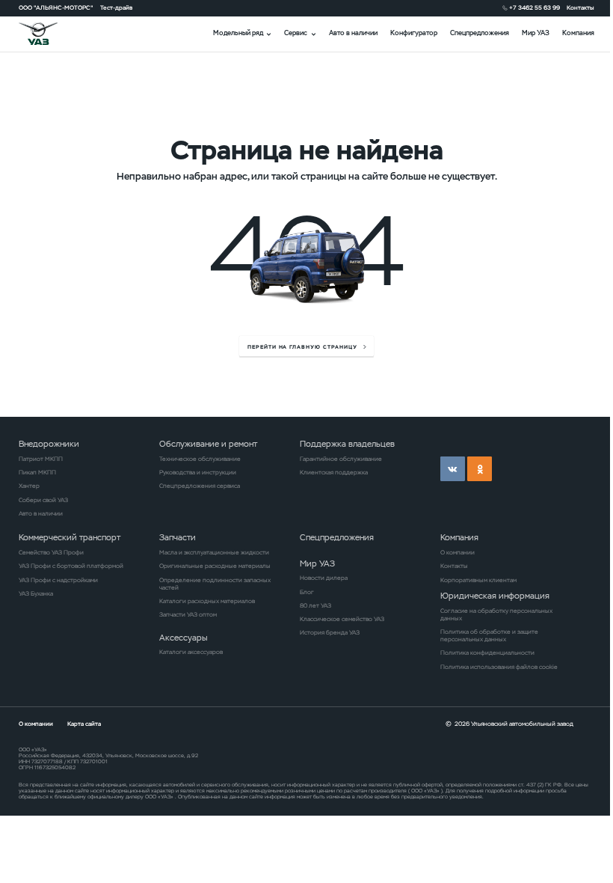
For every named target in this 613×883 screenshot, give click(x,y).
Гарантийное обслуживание (341, 458)
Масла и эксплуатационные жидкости (214, 552)
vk (452, 468)
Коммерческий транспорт (69, 537)
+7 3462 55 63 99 (534, 7)
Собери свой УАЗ (43, 500)
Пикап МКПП (37, 472)
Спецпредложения (479, 32)
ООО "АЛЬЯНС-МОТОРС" (56, 7)
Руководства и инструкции (197, 472)
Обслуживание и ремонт (208, 444)
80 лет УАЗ (315, 605)
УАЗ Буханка (36, 593)
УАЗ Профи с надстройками (58, 580)
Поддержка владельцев (347, 444)
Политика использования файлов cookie (499, 666)
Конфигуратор (413, 32)
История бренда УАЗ (330, 632)
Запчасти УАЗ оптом (188, 614)
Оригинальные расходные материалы (215, 565)
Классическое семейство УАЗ (342, 619)
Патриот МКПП (41, 458)
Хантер (29, 485)
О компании (457, 552)
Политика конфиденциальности (487, 652)
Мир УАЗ (535, 32)
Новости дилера (324, 577)
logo (48, 33)
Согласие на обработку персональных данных (496, 614)
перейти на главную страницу (302, 346)
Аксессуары (183, 637)
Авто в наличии (353, 32)
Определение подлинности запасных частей (215, 583)
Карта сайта (84, 723)
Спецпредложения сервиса (199, 485)
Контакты (580, 7)
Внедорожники (49, 444)
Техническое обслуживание (200, 458)
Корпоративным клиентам (478, 580)
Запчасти (177, 537)
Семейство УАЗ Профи (51, 552)
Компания (578, 32)
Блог (307, 592)
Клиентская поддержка (334, 472)
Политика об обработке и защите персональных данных (489, 635)
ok (479, 468)
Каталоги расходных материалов (207, 601)
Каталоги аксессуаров (191, 652)
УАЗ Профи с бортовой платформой (71, 565)
